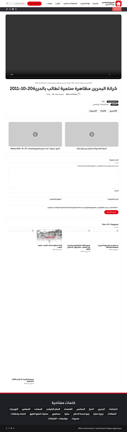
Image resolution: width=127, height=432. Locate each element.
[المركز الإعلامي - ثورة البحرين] (112, 4)
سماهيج (56, 414)
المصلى (38, 409)
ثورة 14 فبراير (85, 3)
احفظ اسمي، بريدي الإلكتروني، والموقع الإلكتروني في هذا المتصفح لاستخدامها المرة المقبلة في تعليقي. (82, 207)
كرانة (102, 111)
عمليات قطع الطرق (39, 414)
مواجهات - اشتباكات (58, 419)
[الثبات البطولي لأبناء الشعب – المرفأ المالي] (49, 236)
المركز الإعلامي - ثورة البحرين (100, 104)
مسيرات (92, 111)
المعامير (26, 409)
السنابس (80, 409)
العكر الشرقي (53, 409)
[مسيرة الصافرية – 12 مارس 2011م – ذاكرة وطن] (21, 303)
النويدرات (13, 409)
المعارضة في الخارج (70, 3)
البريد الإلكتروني (112, 199)
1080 (103, 101)
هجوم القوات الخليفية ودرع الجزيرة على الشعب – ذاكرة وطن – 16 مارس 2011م (78, 247)
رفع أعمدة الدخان (81, 414)
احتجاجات (113, 409)
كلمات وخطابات (18, 414)
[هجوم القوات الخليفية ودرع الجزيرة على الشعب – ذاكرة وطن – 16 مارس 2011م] (77, 236)
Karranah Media (72, 94)
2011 (72, 83)
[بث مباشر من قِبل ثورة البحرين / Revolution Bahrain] (106, 236)
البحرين (112, 111)
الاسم (116, 190)
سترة (66, 414)
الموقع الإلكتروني (55, 199)
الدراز (91, 409)
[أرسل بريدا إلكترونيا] (66, 94)
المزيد (58, 3)
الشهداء (68, 409)
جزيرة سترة (98, 414)
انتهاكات (112, 414)
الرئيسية (95, 3)
